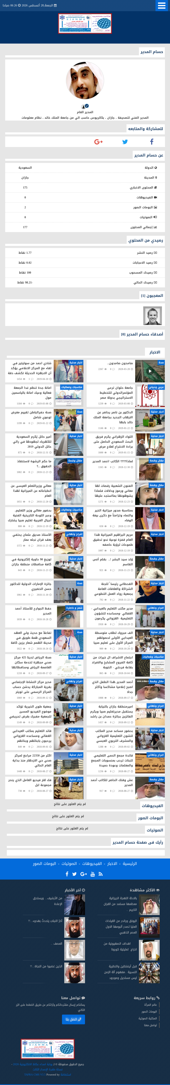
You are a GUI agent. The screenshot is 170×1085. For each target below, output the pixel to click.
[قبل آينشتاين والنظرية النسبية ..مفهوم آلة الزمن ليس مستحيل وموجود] (149, 982)
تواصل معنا (150, 1025)
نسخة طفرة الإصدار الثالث (48, 1069)
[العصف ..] (74, 959)
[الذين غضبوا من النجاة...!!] (74, 982)
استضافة (65, 1074)
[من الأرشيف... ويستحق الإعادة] (74, 914)
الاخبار (112, 863)
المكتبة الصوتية (147, 1018)
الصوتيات (69, 863)
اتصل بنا (71, 1019)
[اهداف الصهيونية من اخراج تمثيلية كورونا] (149, 959)
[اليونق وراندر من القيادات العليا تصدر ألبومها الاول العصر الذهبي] (149, 937)
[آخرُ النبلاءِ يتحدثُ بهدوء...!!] (74, 937)
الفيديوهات (92, 863)
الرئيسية (130, 863)
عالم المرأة (150, 1004)
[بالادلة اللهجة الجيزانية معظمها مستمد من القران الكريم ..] (149, 914)
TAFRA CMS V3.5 (35, 1074)
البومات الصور (44, 863)
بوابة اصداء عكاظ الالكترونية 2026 (32, 1064)
